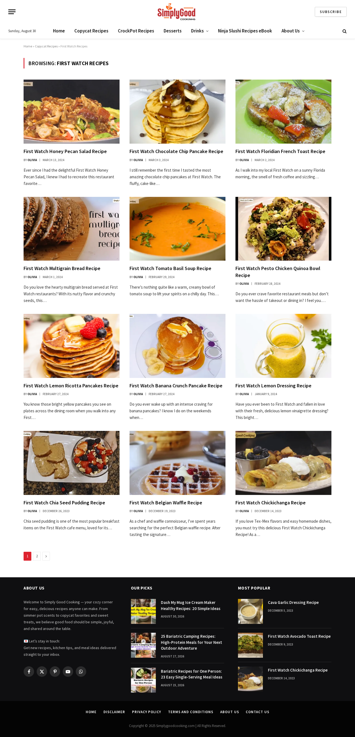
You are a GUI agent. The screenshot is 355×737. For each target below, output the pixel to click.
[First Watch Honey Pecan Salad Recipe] (72, 112)
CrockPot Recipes (136, 31)
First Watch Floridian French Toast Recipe (280, 151)
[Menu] (12, 12)
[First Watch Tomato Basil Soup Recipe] (177, 229)
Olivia (32, 160)
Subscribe (331, 11)
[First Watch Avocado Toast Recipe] (250, 645)
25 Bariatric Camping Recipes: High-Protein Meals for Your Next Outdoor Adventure (191, 642)
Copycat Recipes (91, 31)
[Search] (344, 31)
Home (59, 31)
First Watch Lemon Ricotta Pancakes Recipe (71, 385)
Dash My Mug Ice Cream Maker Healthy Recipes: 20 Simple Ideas (190, 605)
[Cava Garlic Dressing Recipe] (250, 611)
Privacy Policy (146, 712)
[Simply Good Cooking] (177, 12)
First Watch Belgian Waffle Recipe (166, 502)
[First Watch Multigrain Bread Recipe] (72, 229)
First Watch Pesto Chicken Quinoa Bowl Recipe (277, 271)
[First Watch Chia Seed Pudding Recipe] (72, 463)
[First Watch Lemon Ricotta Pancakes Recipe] (72, 346)
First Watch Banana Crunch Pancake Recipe (176, 385)
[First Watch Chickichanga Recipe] (283, 463)
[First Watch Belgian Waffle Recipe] (177, 463)
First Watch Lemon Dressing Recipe (273, 385)
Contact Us (257, 712)
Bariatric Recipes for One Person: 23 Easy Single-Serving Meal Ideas (191, 674)
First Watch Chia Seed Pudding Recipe (64, 502)
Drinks (197, 31)
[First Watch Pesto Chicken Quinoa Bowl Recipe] (283, 229)
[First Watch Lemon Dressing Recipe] (283, 346)
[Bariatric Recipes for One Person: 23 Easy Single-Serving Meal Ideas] (143, 680)
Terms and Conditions (190, 712)
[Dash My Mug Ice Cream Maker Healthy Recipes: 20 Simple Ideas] (143, 611)
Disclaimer (114, 712)
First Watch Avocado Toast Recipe (299, 636)
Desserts (173, 31)
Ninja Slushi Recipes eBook (245, 31)
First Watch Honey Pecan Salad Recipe (65, 151)
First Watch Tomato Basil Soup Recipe (170, 268)
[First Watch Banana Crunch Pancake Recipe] (177, 346)
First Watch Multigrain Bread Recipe (62, 268)
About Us (291, 31)
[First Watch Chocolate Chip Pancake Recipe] (177, 112)
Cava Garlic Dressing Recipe (293, 602)
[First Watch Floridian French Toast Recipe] (283, 112)
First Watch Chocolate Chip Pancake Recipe (176, 151)
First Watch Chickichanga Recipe (270, 502)
